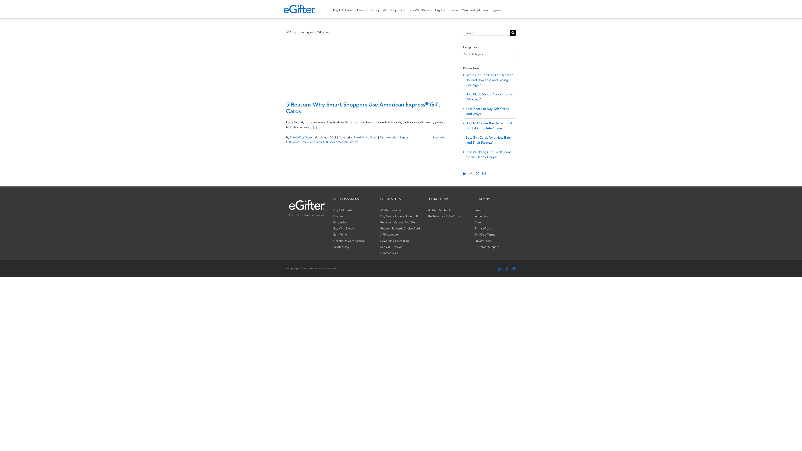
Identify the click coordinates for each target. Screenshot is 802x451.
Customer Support (487, 246)
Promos (338, 216)
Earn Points (340, 234)
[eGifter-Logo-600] (299, 6)
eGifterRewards (390, 210)
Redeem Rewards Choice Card (400, 228)
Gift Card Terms (485, 234)
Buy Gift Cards (342, 210)
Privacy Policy (483, 240)
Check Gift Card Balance (349, 240)
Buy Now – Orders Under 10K (399, 216)
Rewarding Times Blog (394, 240)
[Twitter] (477, 173)
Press (478, 210)
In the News (482, 216)
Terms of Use (483, 228)
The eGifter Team (301, 137)
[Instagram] (484, 173)
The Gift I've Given (365, 137)
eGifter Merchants (439, 210)
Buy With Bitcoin (344, 228)
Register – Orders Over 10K (398, 222)
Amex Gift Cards (311, 141)
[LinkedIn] (464, 173)
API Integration (390, 234)
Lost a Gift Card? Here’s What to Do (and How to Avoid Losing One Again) (489, 80)
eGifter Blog (341, 246)
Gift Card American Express (340, 141)
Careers (480, 222)
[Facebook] (471, 173)
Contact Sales (389, 253)
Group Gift (340, 222)
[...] (315, 127)
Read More (439, 137)
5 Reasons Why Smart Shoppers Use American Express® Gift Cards (363, 108)
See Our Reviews (391, 246)
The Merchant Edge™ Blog (444, 216)
